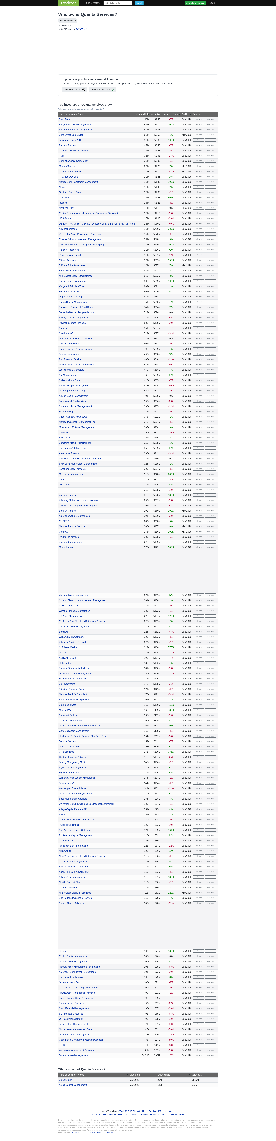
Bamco (62, 479)
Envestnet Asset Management (74, 626)
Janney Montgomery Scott (72, 762)
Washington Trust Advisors (72, 788)
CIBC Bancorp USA (69, 343)
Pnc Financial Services (71, 359)
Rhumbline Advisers (69, 537)
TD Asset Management (70, 616)
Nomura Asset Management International (79, 967)
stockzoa (69, 3)
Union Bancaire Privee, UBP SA (75, 793)
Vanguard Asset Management (74, 595)
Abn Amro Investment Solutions (75, 830)
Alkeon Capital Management (73, 396)
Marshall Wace (66, 710)
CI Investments (66, 752)
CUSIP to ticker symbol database (107, 1114)
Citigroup (63, 531)
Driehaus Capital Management (74, 1034)
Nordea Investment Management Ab (77, 422)
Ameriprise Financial (69, 453)
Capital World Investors (71, 171)
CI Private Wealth (68, 647)
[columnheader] (97, 114)
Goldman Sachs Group (70, 192)
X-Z (111, 1132)
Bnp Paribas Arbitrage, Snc (73, 448)
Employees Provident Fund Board (76, 307)
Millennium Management (71, 474)
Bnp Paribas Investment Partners (75, 898)
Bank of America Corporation (73, 161)
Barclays (63, 632)
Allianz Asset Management (72, 877)
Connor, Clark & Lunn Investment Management (83, 600)
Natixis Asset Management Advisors (77, 993)
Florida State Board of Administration (77, 819)
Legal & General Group (71, 296)
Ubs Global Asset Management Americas (80, 234)
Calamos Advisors (68, 887)
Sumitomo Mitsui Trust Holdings (75, 443)
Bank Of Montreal (68, 511)
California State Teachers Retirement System (82, 621)
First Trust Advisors (68, 176)
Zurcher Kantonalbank (70, 542)
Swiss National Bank (69, 380)
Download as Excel (100, 89)
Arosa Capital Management (73, 1085)
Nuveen (63, 187)
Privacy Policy (131, 1114)
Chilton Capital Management (73, 956)
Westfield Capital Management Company (80, 458)
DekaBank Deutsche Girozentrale (76, 338)
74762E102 (81, 29)
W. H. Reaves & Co (69, 605)
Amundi (63, 328)
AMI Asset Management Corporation (77, 972)
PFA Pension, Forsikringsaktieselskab (78, 987)
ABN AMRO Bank (68, 658)
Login (212, 3)
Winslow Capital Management (74, 385)
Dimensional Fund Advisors (73, 401)
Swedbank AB (66, 333)
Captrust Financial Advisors (73, 757)
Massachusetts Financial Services (76, 364)
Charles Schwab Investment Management (80, 239)
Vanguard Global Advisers (72, 469)
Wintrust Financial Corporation (74, 611)
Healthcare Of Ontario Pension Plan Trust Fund (83, 736)
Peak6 (62, 1045)
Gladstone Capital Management (75, 673)
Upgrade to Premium (195, 3)
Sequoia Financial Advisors (73, 799)
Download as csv (72, 89)
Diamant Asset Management (73, 1055)
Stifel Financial (66, 437)
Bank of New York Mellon (72, 270)
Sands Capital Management (73, 302)
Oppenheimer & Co (69, 982)
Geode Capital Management (73, 150)
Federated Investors (69, 291)
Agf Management (67, 375)
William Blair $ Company (71, 637)
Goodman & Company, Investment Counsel (81, 1040)
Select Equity (65, 1080)
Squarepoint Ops (67, 705)
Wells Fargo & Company (71, 370)
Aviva (62, 814)
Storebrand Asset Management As (76, 406)
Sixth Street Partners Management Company (81, 244)
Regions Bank (66, 840)
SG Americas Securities (71, 1014)
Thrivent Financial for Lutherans (75, 668)
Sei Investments (67, 684)
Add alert (198, 119)
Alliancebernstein (68, 229)
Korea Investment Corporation (74, 699)
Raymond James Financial (72, 323)
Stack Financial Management (74, 1008)
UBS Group (65, 218)
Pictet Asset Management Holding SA (78, 505)
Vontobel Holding (68, 495)
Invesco (63, 203)
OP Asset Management (70, 1019)
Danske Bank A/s (67, 741)
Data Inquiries (177, 1114)
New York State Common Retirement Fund (80, 725)
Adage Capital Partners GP (73, 809)
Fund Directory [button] (92, 3)
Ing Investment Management (73, 1024)
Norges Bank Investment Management (78, 182)
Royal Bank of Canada (70, 255)
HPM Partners (66, 663)
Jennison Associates (69, 746)
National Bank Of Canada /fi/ (73, 694)
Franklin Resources (69, 250)
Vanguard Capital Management (75, 124)
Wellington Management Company (76, 1050)
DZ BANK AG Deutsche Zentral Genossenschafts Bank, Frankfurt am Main (97, 223)
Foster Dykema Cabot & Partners (76, 998)
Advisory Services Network (72, 642)
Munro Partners (67, 547)
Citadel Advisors (67, 260)
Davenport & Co (67, 783)
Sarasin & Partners (68, 715)
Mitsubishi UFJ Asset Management (76, 427)
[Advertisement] (138, 53)
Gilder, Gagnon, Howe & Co (73, 417)
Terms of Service (148, 1114)
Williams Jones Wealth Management (77, 778)
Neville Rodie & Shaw (70, 882)
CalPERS (64, 521)
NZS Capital (65, 851)
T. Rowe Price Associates (72, 265)
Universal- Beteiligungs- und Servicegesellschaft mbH (86, 804)
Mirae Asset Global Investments (75, 893)
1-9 (72, 1132)
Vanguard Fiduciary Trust (72, 286)
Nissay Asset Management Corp (75, 1029)
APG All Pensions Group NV (73, 866)
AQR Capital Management (72, 767)
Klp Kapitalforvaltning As (71, 977)
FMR (61, 156)
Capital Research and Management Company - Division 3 (88, 213)
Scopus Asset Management (73, 861)
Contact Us (163, 1114)
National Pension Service (72, 526)
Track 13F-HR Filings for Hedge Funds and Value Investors (146, 1111)
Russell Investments (69, 825)
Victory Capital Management (73, 317)
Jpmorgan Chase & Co (70, 140)
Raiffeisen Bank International (73, 846)
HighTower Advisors (69, 772)
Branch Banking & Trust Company (76, 349)
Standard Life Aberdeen (71, 720)
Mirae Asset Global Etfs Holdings (75, 276)
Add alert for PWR (68, 20)
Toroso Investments (69, 354)
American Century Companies (74, 516)
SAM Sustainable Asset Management (78, 464)
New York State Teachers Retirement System (82, 856)
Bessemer (64, 432)
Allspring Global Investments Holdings (78, 500)
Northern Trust (66, 208)
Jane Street (65, 197)
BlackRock (64, 119)
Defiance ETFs (66, 951)
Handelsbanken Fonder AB (73, 678)
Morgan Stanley (67, 166)
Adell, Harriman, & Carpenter (73, 872)
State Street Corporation (71, 135)
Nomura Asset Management (73, 961)
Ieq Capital (64, 652)
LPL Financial (66, 484)
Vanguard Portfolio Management (75, 129)
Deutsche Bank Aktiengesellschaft (76, 312)
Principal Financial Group (72, 689)
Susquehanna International (73, 281)
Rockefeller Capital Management (75, 835)
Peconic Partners (67, 145)
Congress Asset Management (74, 731)
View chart (210, 119)
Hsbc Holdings (66, 411)
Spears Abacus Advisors (71, 903)
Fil (60, 490)
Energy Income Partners (71, 1003)
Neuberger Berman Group (72, 390)
